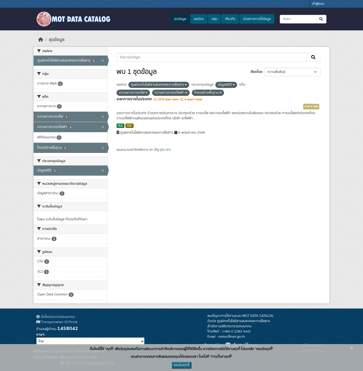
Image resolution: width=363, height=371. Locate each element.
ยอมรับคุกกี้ (181, 365)
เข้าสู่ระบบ (318, 3)
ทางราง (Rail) (311, 106)
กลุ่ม (214, 19)
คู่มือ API (165, 149)
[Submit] (321, 19)
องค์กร (199, 19)
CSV (129, 126)
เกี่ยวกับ (230, 19)
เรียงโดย (256, 71)
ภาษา (40, 334)
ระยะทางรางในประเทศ (135, 99)
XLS (120, 126)
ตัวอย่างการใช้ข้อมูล (257, 19)
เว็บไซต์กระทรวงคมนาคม (57, 316)
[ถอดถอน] (186, 85)
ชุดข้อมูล (180, 19)
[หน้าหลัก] (40, 40)
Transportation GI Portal (58, 322)
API (151, 149)
